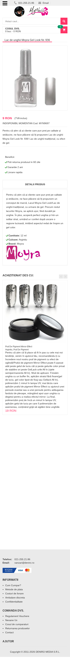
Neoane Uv (11, 620)
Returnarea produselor (17, 628)
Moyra (20, 243)
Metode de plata (14, 589)
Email (45, 3)
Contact (9, 632)
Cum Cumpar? (13, 585)
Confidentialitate (14, 601)
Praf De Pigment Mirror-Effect (18, 346)
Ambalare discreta (15, 597)
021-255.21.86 (26, 3)
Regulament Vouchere (17, 616)
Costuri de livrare (14, 593)
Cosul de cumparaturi (16, 624)
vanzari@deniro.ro (24, 562)
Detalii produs (35, 184)
